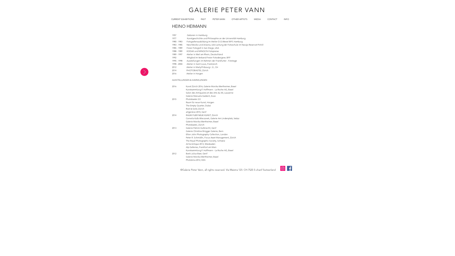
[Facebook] (289, 168)
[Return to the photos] (144, 72)
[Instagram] (282, 168)
